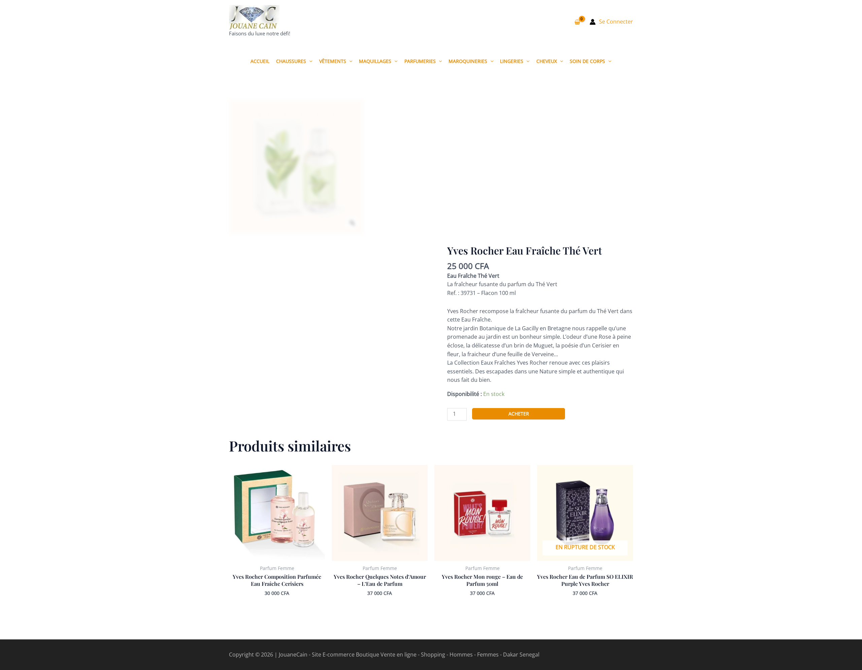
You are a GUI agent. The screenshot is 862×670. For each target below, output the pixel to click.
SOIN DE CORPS (587, 61)
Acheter (518, 413)
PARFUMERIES (420, 61)
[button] (309, 61)
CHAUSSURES (291, 61)
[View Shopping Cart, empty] (577, 22)
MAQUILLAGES (375, 61)
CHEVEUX (546, 61)
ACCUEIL (260, 61)
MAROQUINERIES (468, 61)
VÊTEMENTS (332, 61)
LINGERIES (511, 61)
